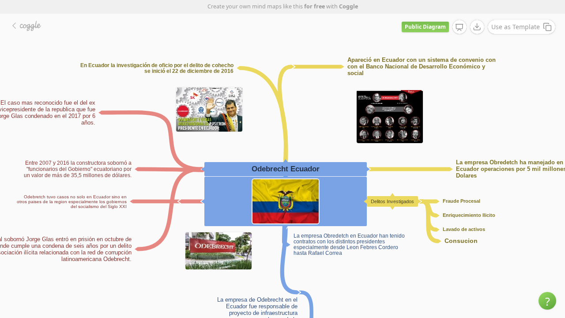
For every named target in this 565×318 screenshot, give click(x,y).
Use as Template (515, 27)
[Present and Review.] (459, 27)
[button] (547, 301)
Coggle (348, 6)
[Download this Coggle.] (477, 27)
